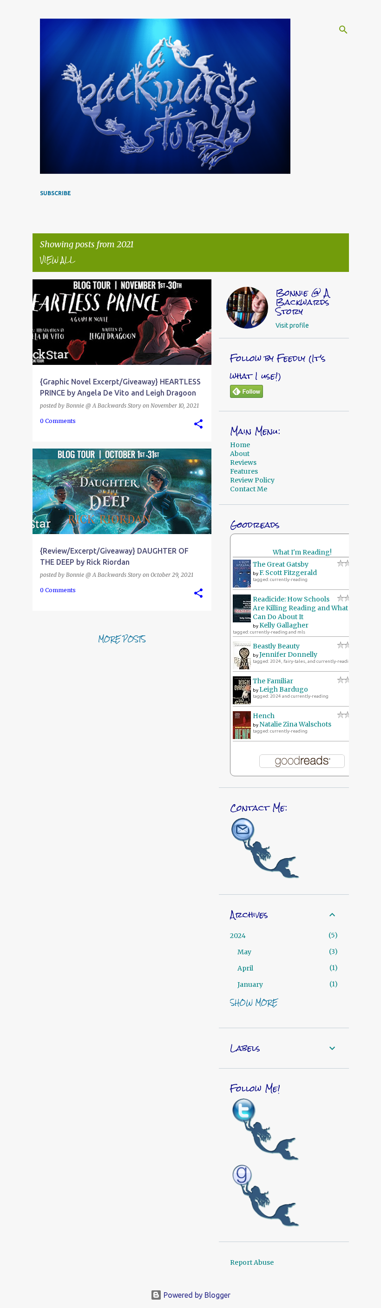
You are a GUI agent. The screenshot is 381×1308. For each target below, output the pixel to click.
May (244, 952)
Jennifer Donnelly (288, 654)
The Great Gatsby (281, 564)
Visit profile (292, 325)
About (240, 453)
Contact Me (248, 489)
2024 (238, 935)
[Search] (343, 30)
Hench (264, 716)
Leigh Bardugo (283, 689)
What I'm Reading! (302, 552)
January (250, 984)
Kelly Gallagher (284, 625)
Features (244, 471)
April (245, 968)
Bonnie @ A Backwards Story (302, 302)
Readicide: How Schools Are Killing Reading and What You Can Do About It (307, 608)
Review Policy (252, 480)
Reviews (243, 462)
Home (240, 445)
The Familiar (273, 681)
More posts (122, 639)
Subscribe (55, 193)
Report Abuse (252, 1262)
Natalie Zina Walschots (295, 724)
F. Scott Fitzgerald (288, 572)
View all (57, 259)
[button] (198, 424)
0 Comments (58, 420)
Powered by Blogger (196, 1295)
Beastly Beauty (276, 646)
